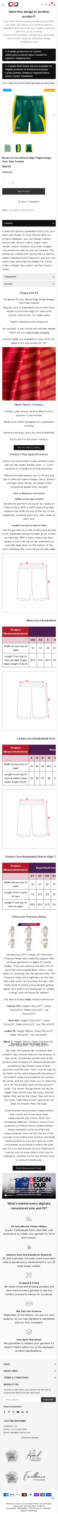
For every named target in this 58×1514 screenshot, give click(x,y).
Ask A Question (30, 201)
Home (4, 83)
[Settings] (54, 4)
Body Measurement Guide (28, 1168)
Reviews (8, 284)
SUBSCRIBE (48, 1399)
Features (7, 171)
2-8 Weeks (49, 90)
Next (53, 115)
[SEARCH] (42, 4)
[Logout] (46, 4)
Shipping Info (10, 276)
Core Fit (7, 90)
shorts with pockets (37, 332)
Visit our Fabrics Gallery (29, 447)
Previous (4, 115)
